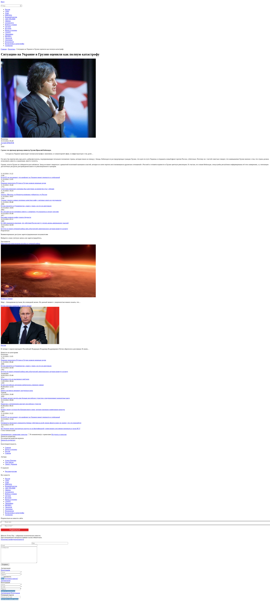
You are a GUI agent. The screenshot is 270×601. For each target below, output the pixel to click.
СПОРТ (8, 32)
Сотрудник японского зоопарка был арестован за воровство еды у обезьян (27, 189)
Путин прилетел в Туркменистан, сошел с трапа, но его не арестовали (26, 206)
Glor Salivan (9, 462)
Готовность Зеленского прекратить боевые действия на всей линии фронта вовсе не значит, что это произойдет (41, 423)
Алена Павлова (10, 460)
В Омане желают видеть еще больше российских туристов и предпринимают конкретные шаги (35, 398)
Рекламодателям (11, 471)
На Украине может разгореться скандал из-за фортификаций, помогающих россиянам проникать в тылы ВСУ (40, 428)
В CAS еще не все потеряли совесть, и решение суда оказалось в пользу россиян (30, 212)
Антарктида (9, 23)
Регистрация (5, 570)
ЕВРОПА (8, 15)
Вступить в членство (59, 434)
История (8, 28)
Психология (9, 42)
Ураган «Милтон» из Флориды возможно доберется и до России (24, 194)
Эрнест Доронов (11, 464)
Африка (8, 21)
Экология (8, 38)
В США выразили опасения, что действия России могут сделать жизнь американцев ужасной (35, 223)
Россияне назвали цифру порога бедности (16, 217)
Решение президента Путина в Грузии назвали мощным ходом (23, 183)
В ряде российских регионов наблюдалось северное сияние (22, 385)
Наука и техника (11, 30)
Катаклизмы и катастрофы (14, 44)
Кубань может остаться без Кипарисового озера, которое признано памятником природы (33, 409)
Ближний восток (11, 17)
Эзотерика (9, 40)
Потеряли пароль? (11, 578)
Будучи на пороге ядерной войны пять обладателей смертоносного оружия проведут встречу (34, 229)
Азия (7, 13)
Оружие (8, 26)
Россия (7, 9)
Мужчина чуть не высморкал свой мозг (15, 379)
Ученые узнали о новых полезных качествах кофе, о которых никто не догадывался (31, 200)
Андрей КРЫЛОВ (7, 143)
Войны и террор (11, 25)
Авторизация (5, 580)
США (7, 11)
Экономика (9, 34)
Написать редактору (8, 440)
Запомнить (7, 577)
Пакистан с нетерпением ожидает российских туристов (21, 404)
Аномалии (9, 45)
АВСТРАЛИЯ (10, 19)
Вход (2, 2)
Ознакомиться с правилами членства (14, 434)
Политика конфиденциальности (12, 539)
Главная (8, 447)
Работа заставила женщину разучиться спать (17, 390)
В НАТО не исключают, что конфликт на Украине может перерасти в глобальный (30, 177)
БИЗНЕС (8, 36)
